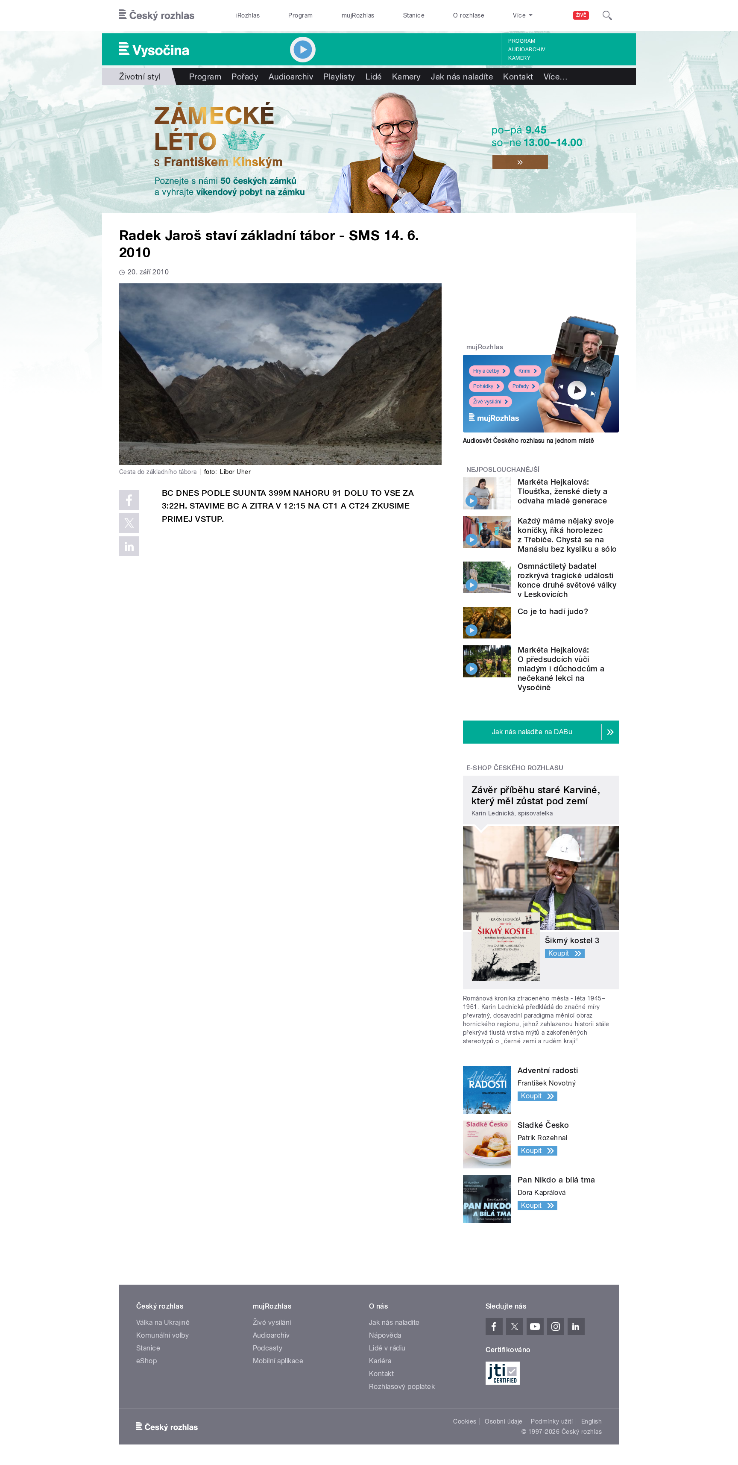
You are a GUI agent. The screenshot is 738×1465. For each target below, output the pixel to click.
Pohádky (483, 386)
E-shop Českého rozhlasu (515, 768)
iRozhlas (248, 15)
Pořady (244, 76)
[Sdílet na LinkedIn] (129, 546)
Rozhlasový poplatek (402, 1387)
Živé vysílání (487, 402)
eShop (146, 1361)
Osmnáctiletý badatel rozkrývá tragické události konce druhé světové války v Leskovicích (567, 580)
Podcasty (268, 1348)
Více (556, 76)
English (591, 1421)
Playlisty (339, 76)
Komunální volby (162, 1335)
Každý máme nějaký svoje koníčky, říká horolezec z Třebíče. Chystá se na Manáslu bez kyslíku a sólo (567, 534)
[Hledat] (607, 15)
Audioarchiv (526, 50)
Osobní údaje (504, 1421)
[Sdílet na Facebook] (129, 500)
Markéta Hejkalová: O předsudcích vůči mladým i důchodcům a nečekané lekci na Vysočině (561, 668)
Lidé (374, 76)
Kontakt (518, 76)
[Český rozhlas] (156, 15)
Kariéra (380, 1361)
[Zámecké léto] (369, 149)
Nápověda (385, 1335)
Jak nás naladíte (462, 76)
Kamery (519, 58)
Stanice (414, 15)
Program (300, 15)
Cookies (464, 1421)
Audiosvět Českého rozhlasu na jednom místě (528, 440)
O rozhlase (468, 15)
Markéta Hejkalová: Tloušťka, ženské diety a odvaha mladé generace (563, 491)
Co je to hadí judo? (553, 611)
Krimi (524, 371)
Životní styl (140, 76)
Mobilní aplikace (278, 1361)
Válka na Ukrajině (163, 1322)
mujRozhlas (358, 15)
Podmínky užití (552, 1421)
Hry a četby (486, 371)
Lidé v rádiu (387, 1348)
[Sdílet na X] (129, 523)
